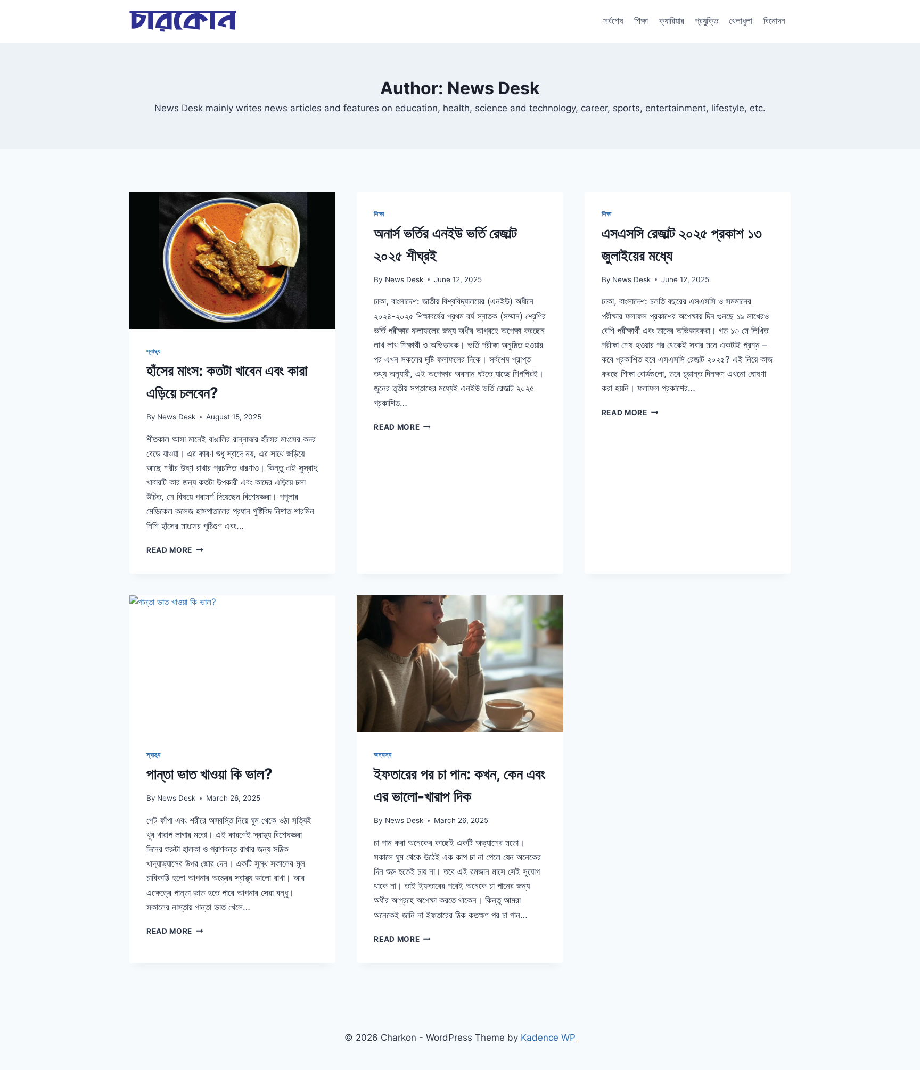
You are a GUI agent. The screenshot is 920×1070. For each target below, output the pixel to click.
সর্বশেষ (613, 20)
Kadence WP (548, 1037)
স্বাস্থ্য (153, 351)
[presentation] (232, 260)
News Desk (176, 417)
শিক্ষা (641, 20)
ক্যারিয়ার (671, 20)
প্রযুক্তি (706, 20)
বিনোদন (774, 20)
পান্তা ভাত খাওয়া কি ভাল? (209, 774)
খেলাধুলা (740, 20)
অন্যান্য (382, 755)
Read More (174, 550)
